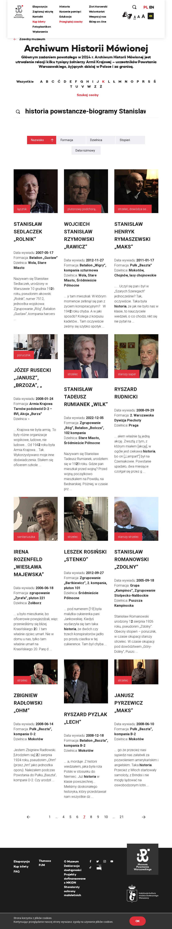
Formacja (67, 140)
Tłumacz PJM (45, 863)
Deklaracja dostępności (72, 868)
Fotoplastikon (42, 26)
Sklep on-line (97, 21)
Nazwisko (37, 140)
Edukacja (65, 16)
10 (106, 817)
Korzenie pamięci (70, 11)
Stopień (125, 140)
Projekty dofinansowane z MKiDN (75, 878)
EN (151, 7)
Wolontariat (97, 11)
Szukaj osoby (88, 95)
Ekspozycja (40, 6)
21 (122, 817)
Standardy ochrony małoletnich (72, 891)
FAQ (17, 871)
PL (145, 7)
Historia (64, 6)
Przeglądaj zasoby (71, 21)
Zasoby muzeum (32, 39)
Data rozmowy (85, 150)
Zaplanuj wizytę (43, 11)
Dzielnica (96, 140)
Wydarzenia (40, 31)
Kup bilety (39, 21)
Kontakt (38, 16)
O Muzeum (71, 861)
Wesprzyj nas (97, 16)
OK (138, 921)
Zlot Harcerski (98, 6)
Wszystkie (25, 81)
